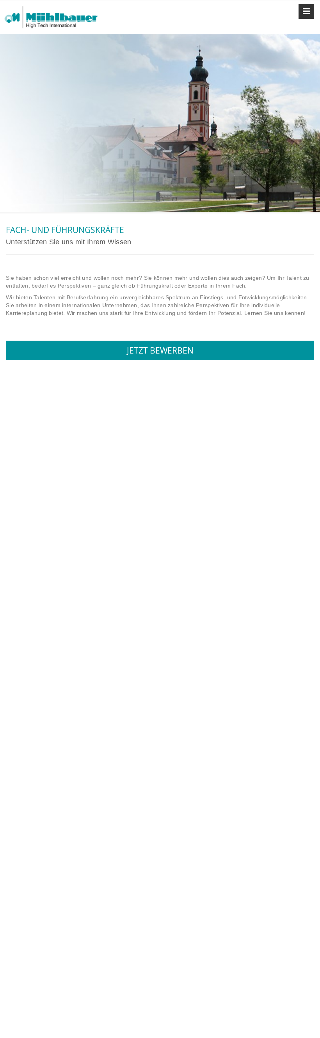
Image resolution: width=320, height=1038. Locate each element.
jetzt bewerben (160, 350)
